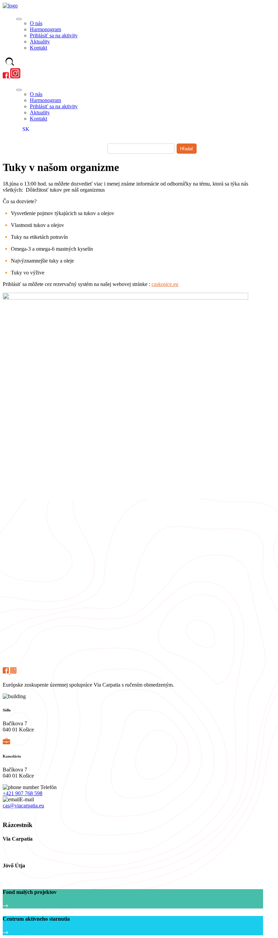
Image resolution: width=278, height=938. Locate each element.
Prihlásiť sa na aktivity (54, 35)
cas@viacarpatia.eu (23, 805)
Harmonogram (45, 29)
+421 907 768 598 (22, 793)
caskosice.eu (165, 284)
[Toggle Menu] (19, 19)
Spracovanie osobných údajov (31, 812)
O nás (36, 23)
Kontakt (38, 48)
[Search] (10, 62)
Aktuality (40, 41)
